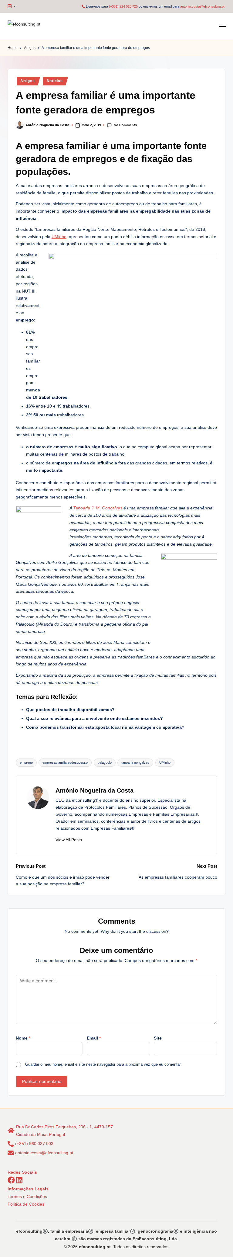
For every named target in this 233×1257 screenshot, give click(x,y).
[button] (69, 840)
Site (158, 1038)
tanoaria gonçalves (135, 762)
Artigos (27, 81)
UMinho (59, 236)
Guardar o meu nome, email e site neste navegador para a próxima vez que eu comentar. (103, 1064)
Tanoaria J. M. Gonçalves (97, 508)
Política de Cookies (26, 1204)
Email (94, 1038)
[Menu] (222, 26)
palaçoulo (105, 762)
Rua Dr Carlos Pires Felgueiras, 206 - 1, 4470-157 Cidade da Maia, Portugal (64, 1130)
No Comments (125, 125)
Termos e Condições (27, 1196)
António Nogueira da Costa (94, 790)
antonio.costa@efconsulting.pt (202, 6)
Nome (23, 1038)
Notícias (55, 81)
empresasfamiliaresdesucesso (65, 762)
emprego (26, 762)
